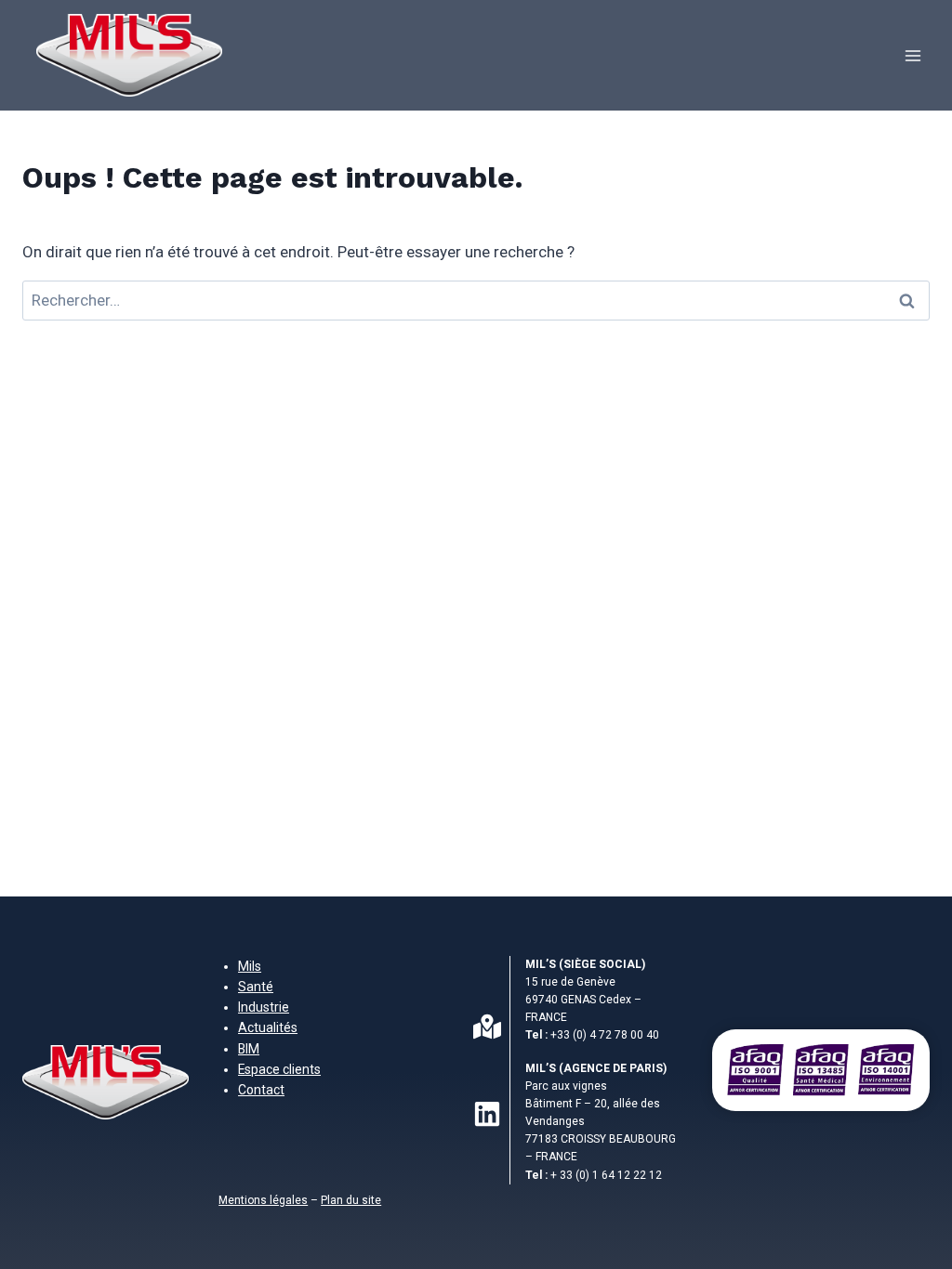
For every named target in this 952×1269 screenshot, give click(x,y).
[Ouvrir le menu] (912, 55)
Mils (249, 966)
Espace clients (279, 1069)
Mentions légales (263, 1200)
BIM (248, 1048)
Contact (261, 1089)
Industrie (263, 1007)
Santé (255, 986)
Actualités (268, 1027)
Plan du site (351, 1200)
